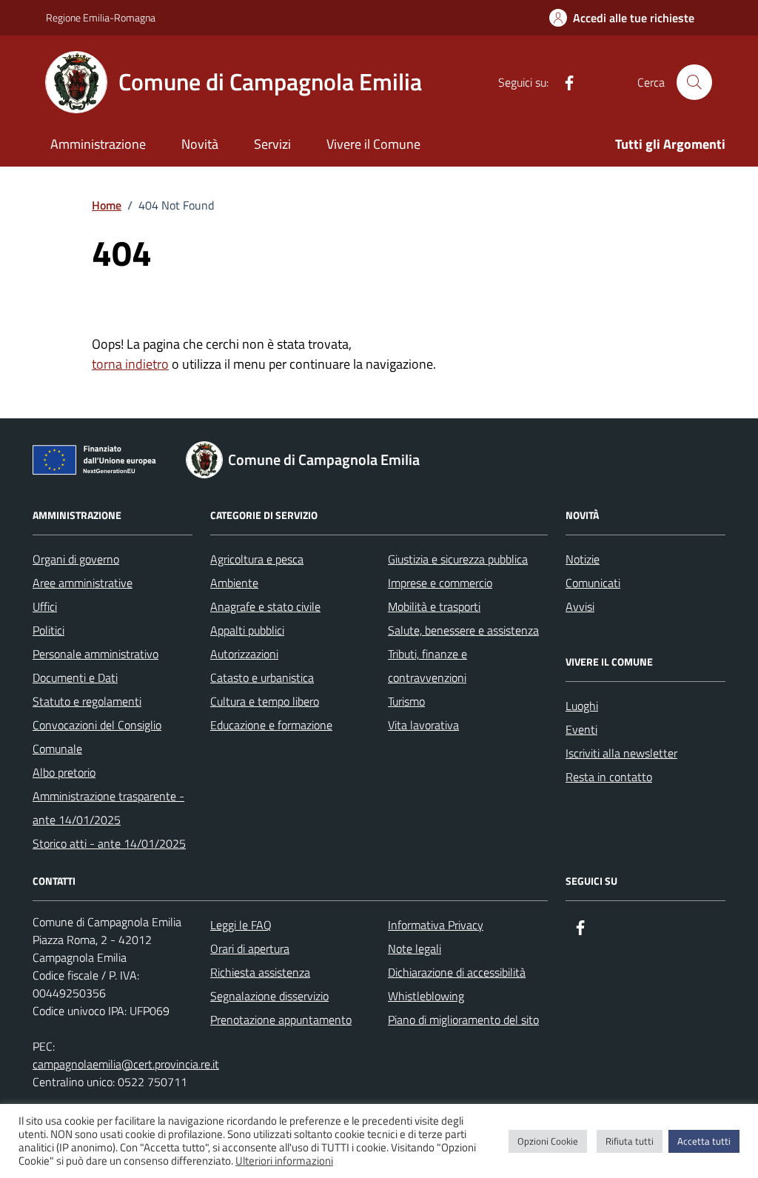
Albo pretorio (64, 772)
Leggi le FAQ (241, 925)
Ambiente (234, 583)
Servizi (272, 144)
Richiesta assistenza (260, 972)
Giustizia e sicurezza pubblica (458, 559)
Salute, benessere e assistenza (463, 630)
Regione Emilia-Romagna (100, 17)
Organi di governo (76, 559)
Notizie (583, 559)
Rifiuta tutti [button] (630, 1141)
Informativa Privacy (435, 925)
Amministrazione (98, 144)
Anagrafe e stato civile (265, 606)
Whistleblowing (426, 996)
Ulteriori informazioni (284, 1161)
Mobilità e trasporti (434, 606)
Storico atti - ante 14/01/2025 (109, 843)
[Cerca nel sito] (694, 82)
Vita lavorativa (423, 725)
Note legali (414, 948)
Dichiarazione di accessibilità (457, 972)
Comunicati (593, 583)
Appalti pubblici (247, 630)
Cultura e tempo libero (264, 701)
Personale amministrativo (95, 654)
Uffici (45, 606)
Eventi (581, 729)
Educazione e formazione (271, 725)
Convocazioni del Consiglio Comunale (97, 736)
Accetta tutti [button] (704, 1141)
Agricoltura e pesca (256, 559)
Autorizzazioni (244, 654)
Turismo (406, 701)
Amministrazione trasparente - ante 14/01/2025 (108, 808)
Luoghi (582, 706)
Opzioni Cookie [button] (547, 1141)
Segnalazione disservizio (269, 996)
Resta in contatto (609, 777)
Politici (48, 630)
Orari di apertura (249, 948)
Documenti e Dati (75, 677)
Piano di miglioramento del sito (463, 1019)
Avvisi (580, 606)
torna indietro (130, 364)
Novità (199, 144)
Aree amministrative (83, 583)
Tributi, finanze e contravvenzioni (427, 665)
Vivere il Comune (373, 144)
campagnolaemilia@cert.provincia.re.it (126, 1064)
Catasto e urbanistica (262, 677)
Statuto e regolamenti (87, 701)
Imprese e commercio (440, 583)
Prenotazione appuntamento (281, 1019)
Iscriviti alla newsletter (621, 753)
